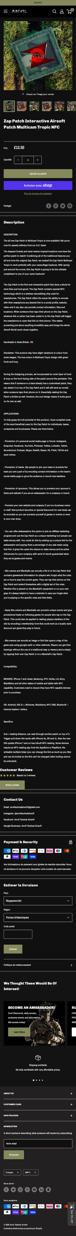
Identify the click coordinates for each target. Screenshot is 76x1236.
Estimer (13, 949)
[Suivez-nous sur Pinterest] (27, 1189)
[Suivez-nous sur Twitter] (13, 1189)
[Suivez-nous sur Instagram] (20, 1189)
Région (7, 909)
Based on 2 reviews (26, 775)
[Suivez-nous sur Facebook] (6, 1189)
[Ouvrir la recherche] (55, 11)
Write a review (12, 785)
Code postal (9, 926)
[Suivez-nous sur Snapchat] (48, 1189)
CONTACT (38, 2)
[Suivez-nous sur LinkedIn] (41, 1189)
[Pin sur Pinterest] (55, 205)
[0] (69, 11)
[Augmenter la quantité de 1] (38, 160)
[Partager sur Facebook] (48, 205)
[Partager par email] (69, 205)
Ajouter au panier (38, 173)
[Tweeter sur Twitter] (62, 205)
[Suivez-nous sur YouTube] (34, 1189)
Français (9, 1172)
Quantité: (8, 159)
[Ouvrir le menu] (5, 11)
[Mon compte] (62, 11)
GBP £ (27, 1172)
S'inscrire (13, 1154)
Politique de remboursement (17, 965)
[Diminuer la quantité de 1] (18, 160)
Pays (6, 893)
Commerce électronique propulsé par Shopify (23, 1228)
